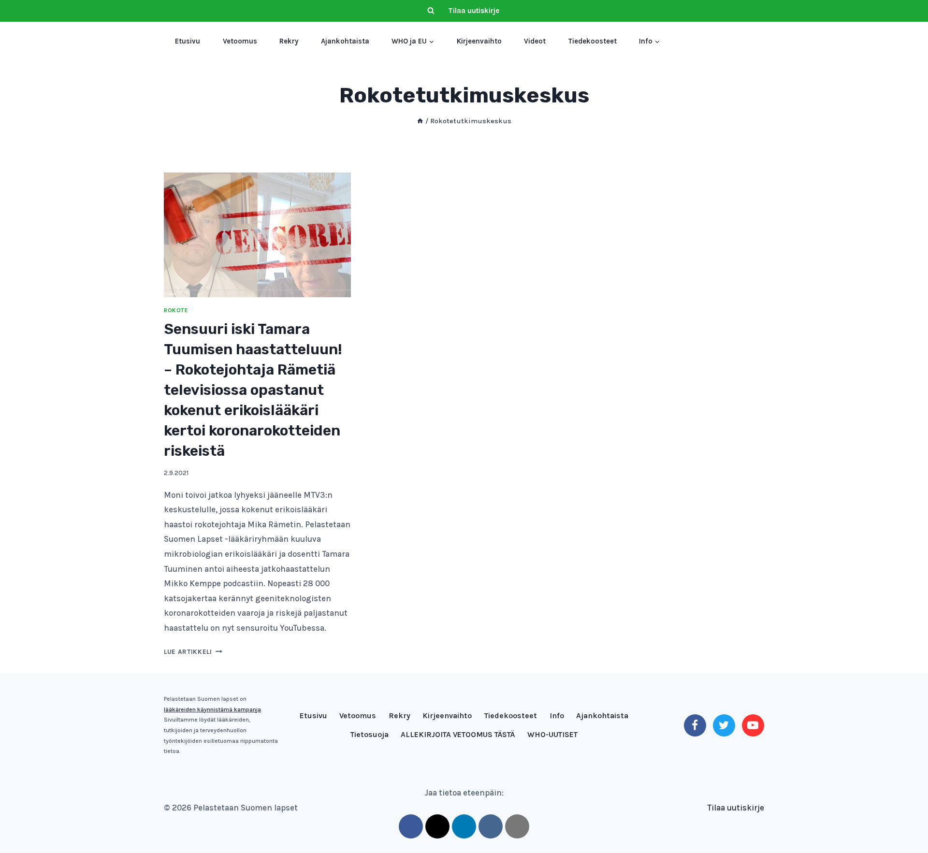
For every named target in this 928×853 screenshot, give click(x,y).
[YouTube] (753, 725)
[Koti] (420, 121)
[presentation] (257, 235)
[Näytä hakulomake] (430, 11)
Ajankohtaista (345, 41)
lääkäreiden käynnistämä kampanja (212, 709)
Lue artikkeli (193, 651)
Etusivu (187, 41)
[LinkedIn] (464, 826)
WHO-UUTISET (552, 734)
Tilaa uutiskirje (473, 10)
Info (557, 715)
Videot (535, 41)
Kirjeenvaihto (479, 41)
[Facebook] (695, 725)
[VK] (490, 826)
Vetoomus (240, 41)
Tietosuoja (369, 734)
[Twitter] (724, 725)
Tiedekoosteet (592, 41)
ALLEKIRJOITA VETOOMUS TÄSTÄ (458, 734)
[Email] (517, 826)
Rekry (288, 41)
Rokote (176, 310)
